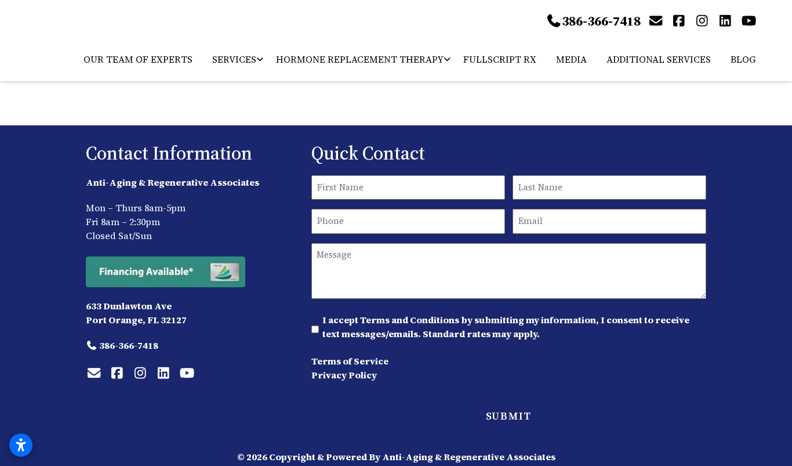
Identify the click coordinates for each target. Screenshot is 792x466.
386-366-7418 (601, 21)
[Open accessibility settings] (20, 445)
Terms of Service (349, 361)
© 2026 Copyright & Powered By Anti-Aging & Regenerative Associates (396, 456)
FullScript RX (499, 59)
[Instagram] (702, 21)
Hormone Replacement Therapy (360, 59)
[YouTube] (748, 21)
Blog (743, 59)
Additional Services (658, 59)
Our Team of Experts (137, 59)
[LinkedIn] (725, 21)
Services (234, 59)
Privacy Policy (344, 375)
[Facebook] (679, 21)
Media (571, 59)
